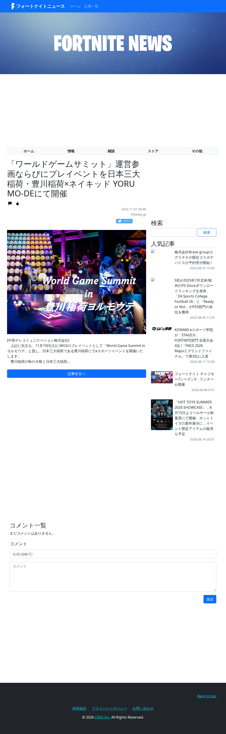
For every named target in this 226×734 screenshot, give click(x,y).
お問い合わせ (143, 708)
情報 (71, 151)
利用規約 (79, 708)
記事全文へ (76, 373)
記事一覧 (91, 6)
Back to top (206, 696)
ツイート (128, 220)
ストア (153, 151)
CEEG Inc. (102, 717)
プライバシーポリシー (109, 708)
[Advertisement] (113, 108)
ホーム (75, 6)
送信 (209, 599)
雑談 (111, 151)
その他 (197, 151)
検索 (206, 232)
